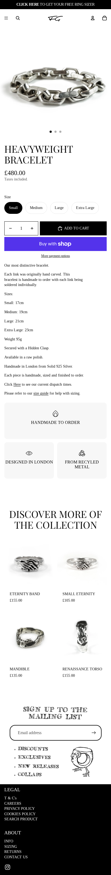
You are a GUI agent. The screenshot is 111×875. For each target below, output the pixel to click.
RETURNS (13, 852)
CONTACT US (16, 857)
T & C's (10, 798)
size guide (40, 393)
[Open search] (18, 18)
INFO (8, 841)
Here (17, 384)
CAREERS (12, 803)
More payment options (55, 256)
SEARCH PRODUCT (21, 819)
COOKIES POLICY (20, 814)
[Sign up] (94, 733)
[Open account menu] (93, 18)
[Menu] (6, 18)
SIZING (10, 847)
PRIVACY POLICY (19, 809)
